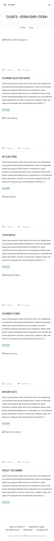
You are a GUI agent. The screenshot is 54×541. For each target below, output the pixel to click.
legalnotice (42, 530)
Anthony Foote (9, 392)
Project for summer (12, 470)
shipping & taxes (36, 527)
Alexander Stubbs (11, 313)
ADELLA (27, 536)
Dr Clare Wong (9, 156)
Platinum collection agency (16, 78)
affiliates (28, 530)
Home (23, 27)
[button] (11, 5)
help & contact (17, 527)
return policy (13, 530)
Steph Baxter (8, 235)
